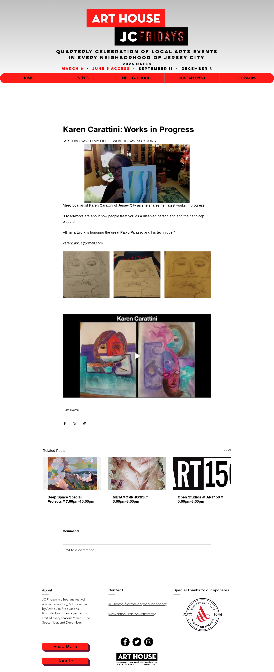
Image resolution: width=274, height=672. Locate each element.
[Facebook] (125, 641)
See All (227, 450)
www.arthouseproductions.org (132, 614)
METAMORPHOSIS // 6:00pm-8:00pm (130, 499)
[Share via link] (84, 423)
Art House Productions (62, 609)
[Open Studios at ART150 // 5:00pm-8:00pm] (202, 473)
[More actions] (208, 118)
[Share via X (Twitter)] (74, 423)
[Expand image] (86, 274)
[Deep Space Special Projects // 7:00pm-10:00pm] (72, 473)
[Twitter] (136, 641)
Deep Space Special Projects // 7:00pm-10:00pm (71, 499)
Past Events (71, 409)
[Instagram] (148, 641)
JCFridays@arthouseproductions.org (138, 604)
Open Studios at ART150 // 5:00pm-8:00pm (200, 499)
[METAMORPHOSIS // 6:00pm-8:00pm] (137, 473)
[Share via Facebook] (65, 423)
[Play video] (137, 356)
